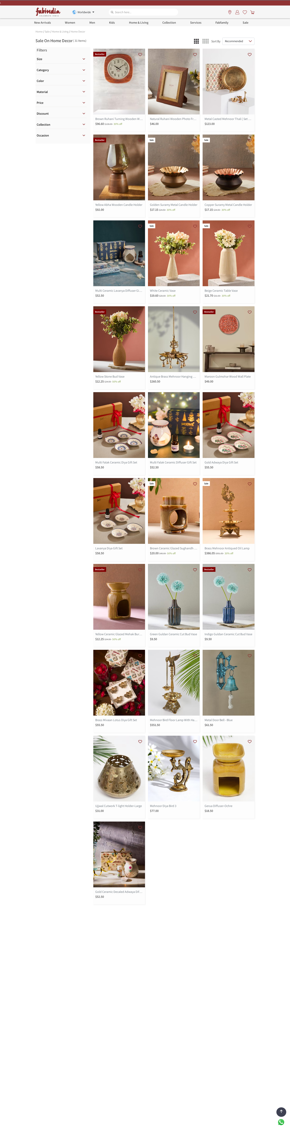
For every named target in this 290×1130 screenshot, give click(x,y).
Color (40, 81)
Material (42, 92)
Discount (43, 113)
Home (39, 31)
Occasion (43, 135)
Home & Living (60, 31)
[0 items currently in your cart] (251, 12)
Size (39, 59)
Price (40, 103)
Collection (43, 125)
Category (43, 70)
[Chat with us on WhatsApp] (281, 1122)
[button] (196, 41)
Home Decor (78, 31)
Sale (47, 31)
